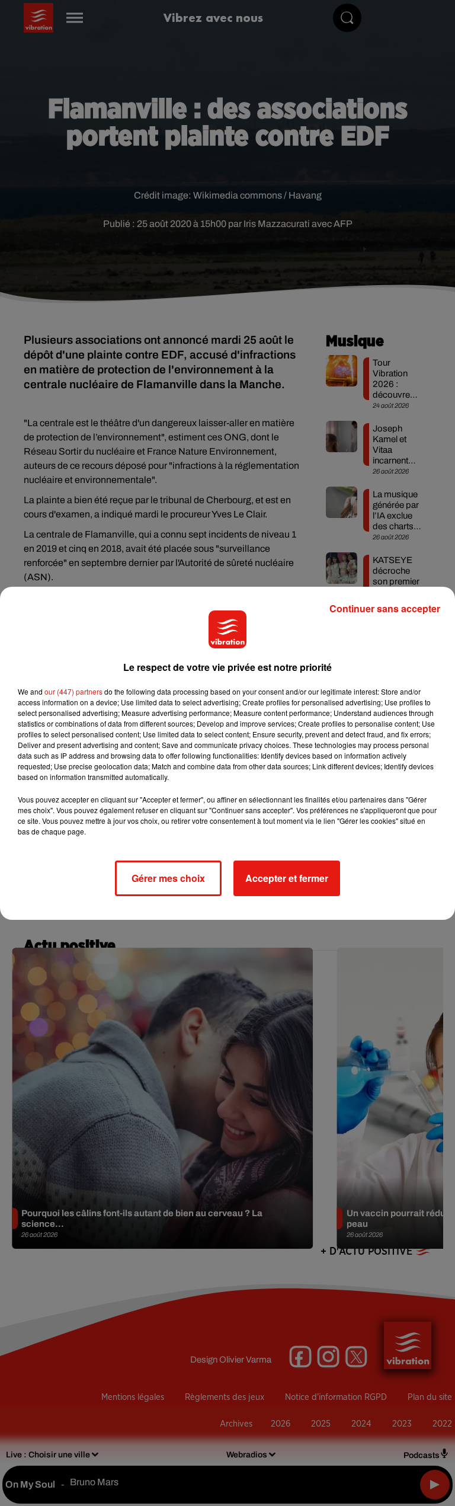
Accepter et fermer (286, 878)
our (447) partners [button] (73, 691)
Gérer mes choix (168, 878)
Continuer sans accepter (384, 608)
